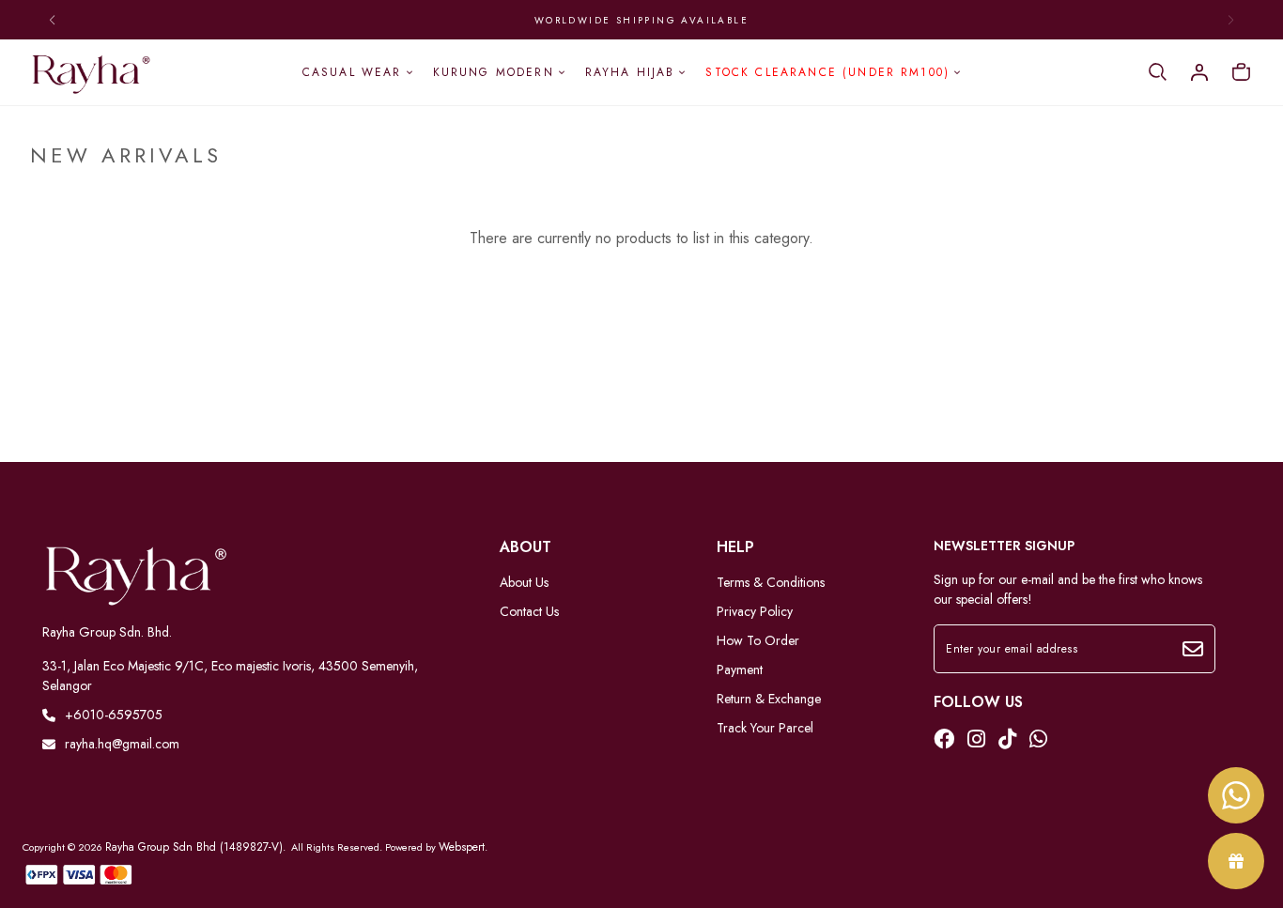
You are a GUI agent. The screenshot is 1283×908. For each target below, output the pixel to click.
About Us (524, 582)
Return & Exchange (769, 698)
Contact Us (529, 611)
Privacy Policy (755, 611)
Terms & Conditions (771, 582)
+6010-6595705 (113, 714)
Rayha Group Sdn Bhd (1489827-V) (194, 847)
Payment (740, 669)
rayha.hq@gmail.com (122, 743)
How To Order (758, 640)
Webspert (462, 847)
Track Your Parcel (765, 727)
